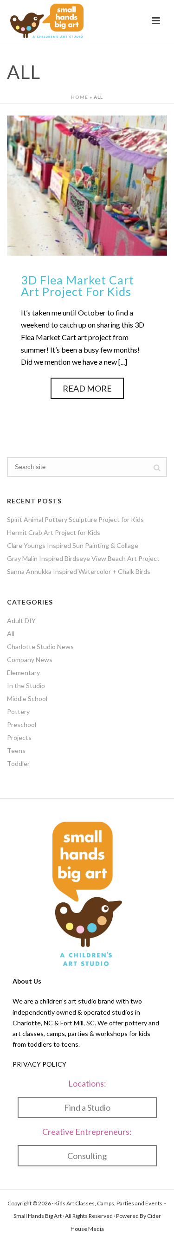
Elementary (23, 672)
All (10, 633)
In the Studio (26, 685)
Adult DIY (21, 620)
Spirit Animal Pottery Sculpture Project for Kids (75, 519)
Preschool (21, 724)
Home (79, 97)
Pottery (18, 711)
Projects (19, 737)
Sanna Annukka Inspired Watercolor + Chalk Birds (78, 571)
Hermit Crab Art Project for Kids (53, 532)
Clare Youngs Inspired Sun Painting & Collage (72, 545)
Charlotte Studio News (40, 646)
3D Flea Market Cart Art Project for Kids (77, 285)
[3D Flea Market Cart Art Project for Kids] (87, 184)
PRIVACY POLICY (39, 1064)
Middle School (27, 698)
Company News (29, 659)
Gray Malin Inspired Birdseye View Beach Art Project (83, 558)
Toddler (18, 763)
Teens (16, 750)
